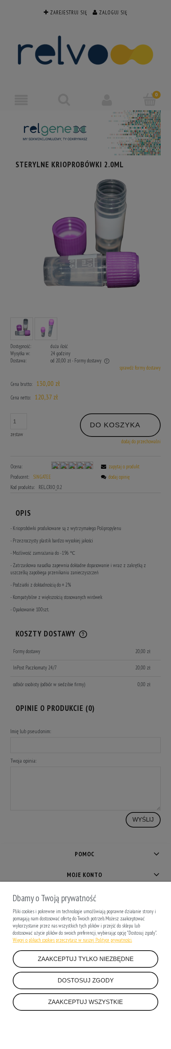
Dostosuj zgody (86, 980)
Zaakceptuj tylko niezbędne (86, 958)
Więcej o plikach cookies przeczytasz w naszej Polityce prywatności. (72, 940)
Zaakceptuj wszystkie (85, 1001)
